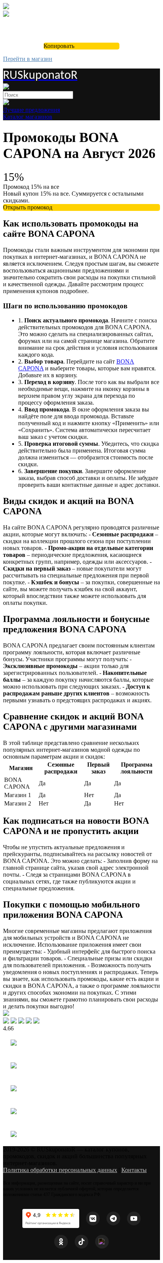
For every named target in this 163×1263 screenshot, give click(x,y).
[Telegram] (113, 1218)
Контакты (134, 1170)
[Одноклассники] (61, 1242)
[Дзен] (102, 1242)
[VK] (93, 1218)
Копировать (59, 46)
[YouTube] (134, 1218)
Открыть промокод (27, 207)
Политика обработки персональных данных (60, 1170)
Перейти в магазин (27, 59)
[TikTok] (81, 1242)
